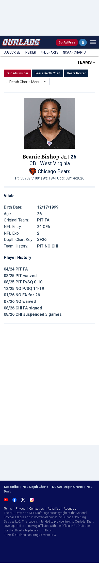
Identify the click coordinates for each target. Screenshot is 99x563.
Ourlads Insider (17, 73)
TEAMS (85, 62)
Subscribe (12, 52)
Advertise (54, 508)
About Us (70, 508)
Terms (8, 508)
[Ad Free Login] (83, 42)
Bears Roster (76, 73)
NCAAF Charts (74, 52)
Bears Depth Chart (47, 73)
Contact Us (36, 508)
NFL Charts (49, 52)
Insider (30, 52)
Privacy (20, 508)
